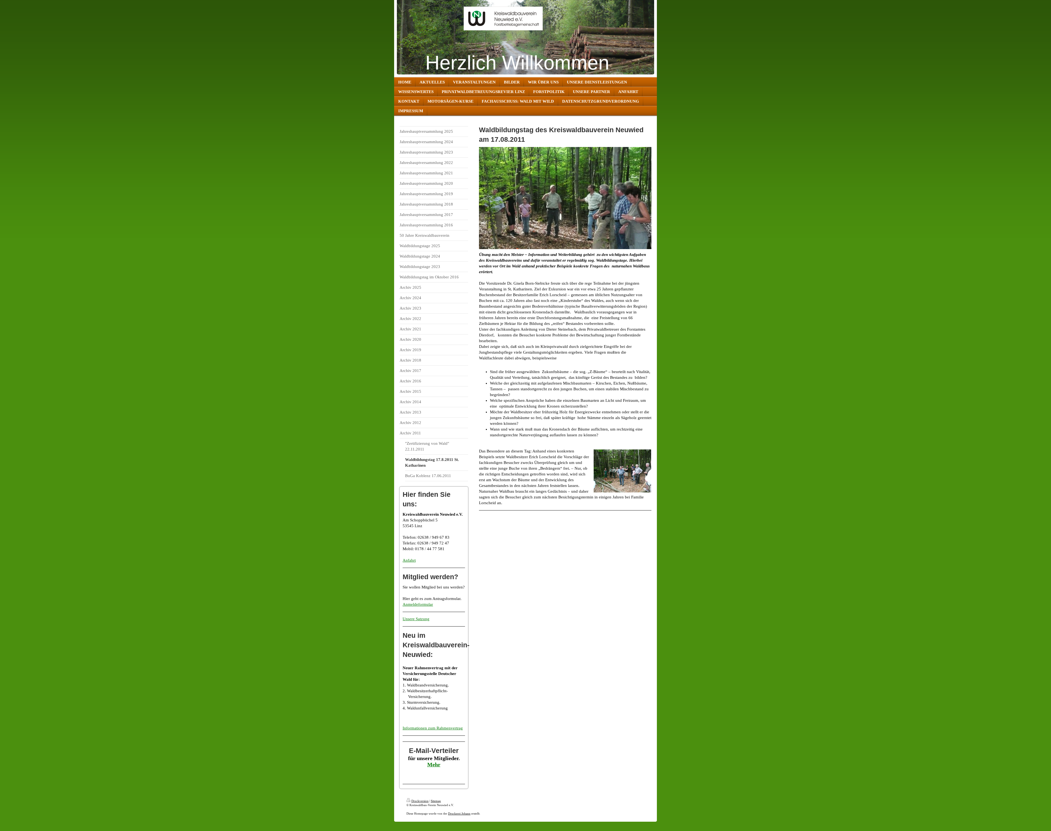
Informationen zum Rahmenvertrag (433, 728)
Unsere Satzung (416, 619)
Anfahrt (409, 560)
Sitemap (436, 801)
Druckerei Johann (459, 813)
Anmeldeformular (418, 604)
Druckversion (420, 801)
